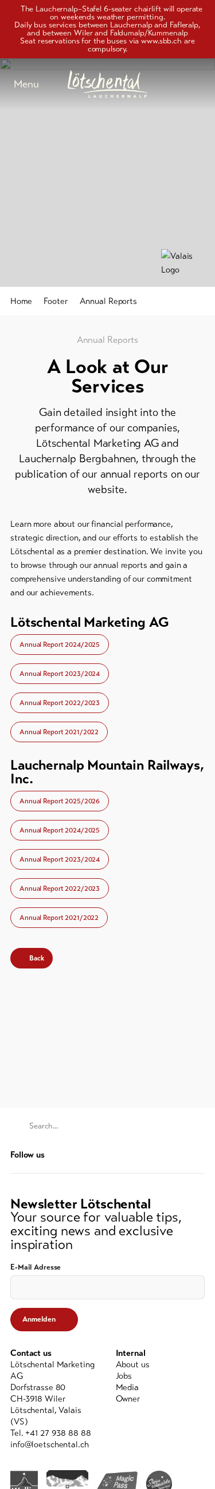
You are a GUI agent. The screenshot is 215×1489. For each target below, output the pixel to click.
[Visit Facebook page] (181, 1154)
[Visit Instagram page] (199, 1154)
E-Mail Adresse (35, 1267)
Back (36, 958)
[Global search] (199, 84)
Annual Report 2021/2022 (59, 732)
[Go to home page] (108, 84)
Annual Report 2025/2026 (59, 801)
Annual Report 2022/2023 (59, 703)
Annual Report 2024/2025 (59, 645)
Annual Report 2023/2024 (59, 674)
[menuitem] (160, 1364)
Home (21, 301)
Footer (55, 301)
